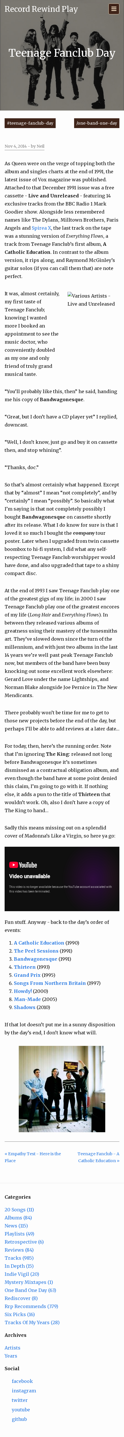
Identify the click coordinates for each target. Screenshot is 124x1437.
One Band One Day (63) (30, 1290)
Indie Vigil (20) (22, 1274)
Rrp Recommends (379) (31, 1306)
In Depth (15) (19, 1266)
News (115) (16, 1226)
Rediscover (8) (21, 1298)
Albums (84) (18, 1218)
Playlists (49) (19, 1234)
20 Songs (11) (19, 1210)
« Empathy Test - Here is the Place (33, 1157)
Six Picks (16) (20, 1314)
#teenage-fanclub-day (30, 123)
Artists (12, 1348)
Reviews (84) (19, 1250)
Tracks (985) (19, 1258)
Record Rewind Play (41, 9)
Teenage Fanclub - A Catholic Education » (98, 1157)
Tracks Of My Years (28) (32, 1322)
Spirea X (41, 228)
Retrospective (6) (24, 1242)
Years (11, 1356)
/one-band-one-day (96, 123)
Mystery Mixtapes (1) (29, 1282)
